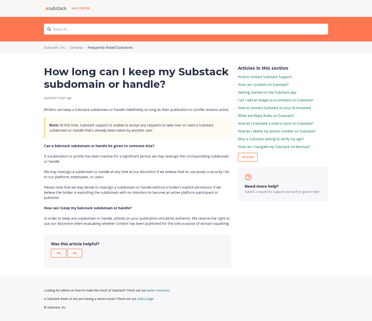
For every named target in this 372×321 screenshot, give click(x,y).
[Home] (56, 8)
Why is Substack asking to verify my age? (271, 139)
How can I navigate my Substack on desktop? (274, 146)
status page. (145, 299)
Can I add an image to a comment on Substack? (276, 100)
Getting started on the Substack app (267, 92)
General (76, 47)
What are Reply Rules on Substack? (266, 115)
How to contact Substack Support (265, 76)
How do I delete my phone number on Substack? (277, 131)
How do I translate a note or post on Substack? (276, 123)
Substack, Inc (54, 47)
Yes (58, 253)
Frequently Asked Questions (110, 47)
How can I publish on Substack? (263, 84)
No (75, 253)
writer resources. (158, 290)
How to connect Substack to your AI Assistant (274, 107)
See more (248, 157)
